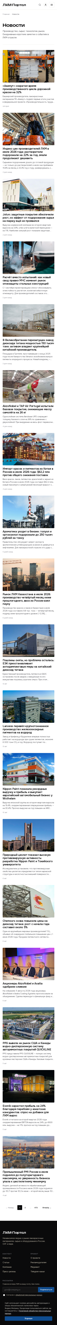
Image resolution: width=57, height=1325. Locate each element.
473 (36, 1207)
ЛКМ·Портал (14, 5)
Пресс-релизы (9, 1271)
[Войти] (45, 5)
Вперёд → (47, 1207)
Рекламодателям (38, 1262)
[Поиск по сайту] (39, 4)
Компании (7, 1267)
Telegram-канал (38, 1271)
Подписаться (46, 1289)
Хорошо (28, 1318)
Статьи (6, 1262)
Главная (6, 14)
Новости (7, 1258)
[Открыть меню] (51, 4)
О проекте (35, 1258)
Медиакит (35, 1267)
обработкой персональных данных (29, 1295)
